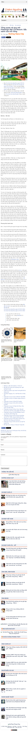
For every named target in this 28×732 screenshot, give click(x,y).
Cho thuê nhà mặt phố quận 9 (12, 94)
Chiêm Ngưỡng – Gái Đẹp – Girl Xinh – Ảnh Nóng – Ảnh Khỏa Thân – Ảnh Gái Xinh (16, 727)
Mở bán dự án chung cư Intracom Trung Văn (14, 424)
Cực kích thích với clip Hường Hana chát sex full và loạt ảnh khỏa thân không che (17, 482)
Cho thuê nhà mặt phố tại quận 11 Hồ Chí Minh (14, 310)
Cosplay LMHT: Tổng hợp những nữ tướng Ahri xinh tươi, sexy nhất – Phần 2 (16, 656)
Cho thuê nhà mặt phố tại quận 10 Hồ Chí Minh (14, 309)
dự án (20, 270)
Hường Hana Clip (16, 34)
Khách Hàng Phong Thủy (11, 637)
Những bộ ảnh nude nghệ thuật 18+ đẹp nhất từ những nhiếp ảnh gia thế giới (16, 717)
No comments (18, 25)
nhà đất (22, 430)
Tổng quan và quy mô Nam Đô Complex (13, 401)
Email (2, 444)
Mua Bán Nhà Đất (9, 628)
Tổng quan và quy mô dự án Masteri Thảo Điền (14, 396)
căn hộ (8, 430)
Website (2, 449)
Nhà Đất (19, 315)
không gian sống (15, 259)
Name (2, 439)
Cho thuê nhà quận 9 (9, 87)
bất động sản (3, 430)
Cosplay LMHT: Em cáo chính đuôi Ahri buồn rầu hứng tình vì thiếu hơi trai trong (16, 664)
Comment (3, 454)
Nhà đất (5, 307)
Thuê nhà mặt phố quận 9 (16, 92)
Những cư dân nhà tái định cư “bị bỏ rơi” (13, 385)
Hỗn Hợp (12, 25)
